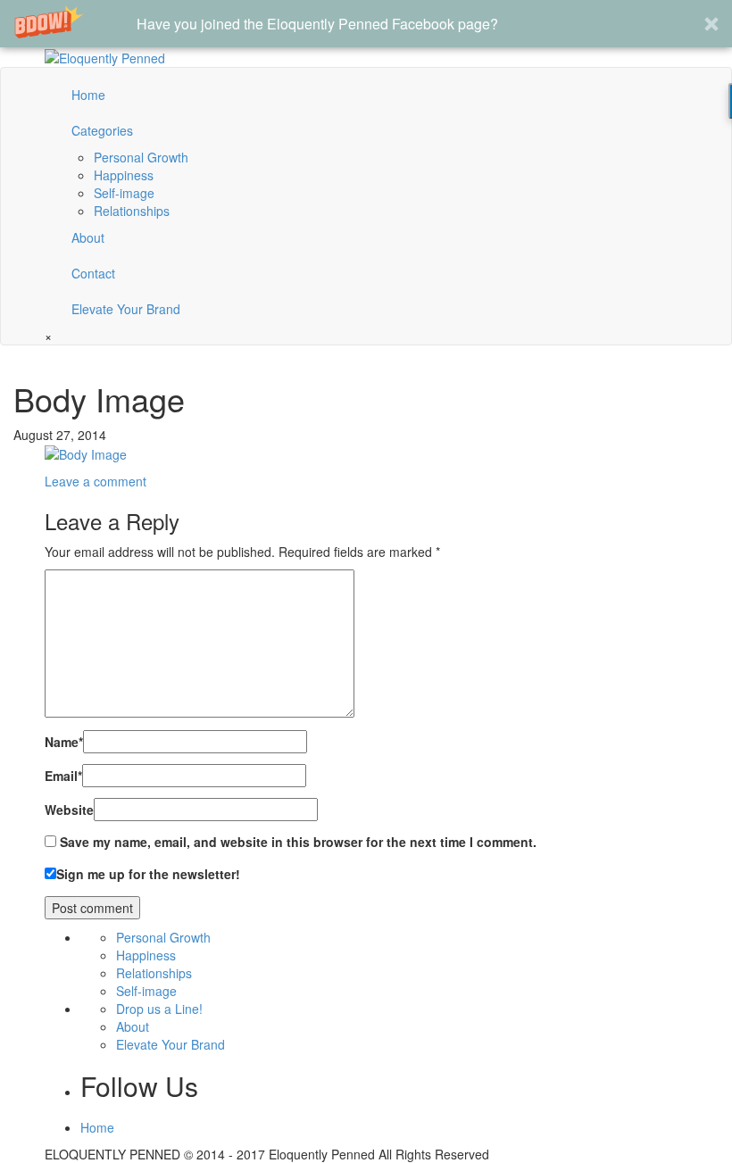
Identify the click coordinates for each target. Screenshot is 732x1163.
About (87, 237)
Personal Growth (141, 157)
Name (64, 742)
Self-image (124, 193)
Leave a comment (95, 481)
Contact (93, 273)
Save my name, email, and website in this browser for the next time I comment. (298, 842)
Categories (102, 130)
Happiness (124, 175)
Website (69, 809)
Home (88, 95)
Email (63, 776)
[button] (366, 23)
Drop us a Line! (159, 1009)
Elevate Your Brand (125, 309)
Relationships (132, 211)
